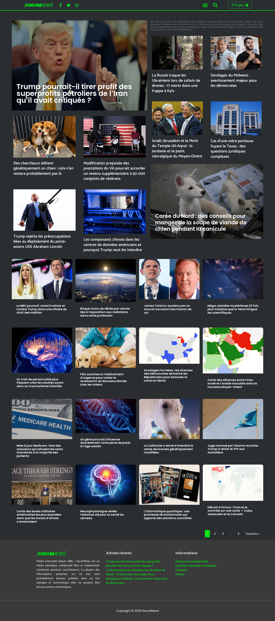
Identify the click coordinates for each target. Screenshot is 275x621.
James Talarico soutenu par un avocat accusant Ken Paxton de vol (167, 309)
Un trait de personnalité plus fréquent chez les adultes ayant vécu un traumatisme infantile (40, 382)
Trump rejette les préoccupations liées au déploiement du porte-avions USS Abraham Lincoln (42, 241)
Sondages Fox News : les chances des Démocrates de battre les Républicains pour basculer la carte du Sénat (168, 375)
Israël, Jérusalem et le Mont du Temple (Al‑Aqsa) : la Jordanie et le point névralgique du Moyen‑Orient (177, 149)
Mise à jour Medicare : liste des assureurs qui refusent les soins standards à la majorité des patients (40, 451)
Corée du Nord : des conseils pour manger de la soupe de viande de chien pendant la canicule (201, 222)
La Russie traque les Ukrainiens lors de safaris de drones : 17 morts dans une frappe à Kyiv (176, 83)
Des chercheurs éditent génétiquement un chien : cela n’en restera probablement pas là (43, 168)
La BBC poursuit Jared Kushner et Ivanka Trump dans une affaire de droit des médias (42, 309)
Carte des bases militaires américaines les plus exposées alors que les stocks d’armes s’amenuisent (39, 516)
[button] (205, 5)
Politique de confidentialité (191, 561)
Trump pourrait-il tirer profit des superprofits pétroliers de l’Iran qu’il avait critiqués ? (74, 93)
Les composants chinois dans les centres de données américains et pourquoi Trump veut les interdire (113, 244)
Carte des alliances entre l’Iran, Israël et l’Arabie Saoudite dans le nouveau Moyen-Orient (232, 383)
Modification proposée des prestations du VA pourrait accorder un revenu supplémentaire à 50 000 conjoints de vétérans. (114, 171)
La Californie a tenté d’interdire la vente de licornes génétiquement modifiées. (168, 449)
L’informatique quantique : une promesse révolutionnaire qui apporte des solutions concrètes (168, 514)
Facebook (181, 570)
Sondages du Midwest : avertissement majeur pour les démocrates (234, 80)
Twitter (179, 574)
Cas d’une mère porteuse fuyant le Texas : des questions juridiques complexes (232, 149)
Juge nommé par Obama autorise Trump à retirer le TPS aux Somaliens (233, 449)
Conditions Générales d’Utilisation (196, 565)
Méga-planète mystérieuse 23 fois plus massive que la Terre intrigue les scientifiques (233, 309)
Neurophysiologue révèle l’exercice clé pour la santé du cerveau (102, 514)
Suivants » (253, 534)
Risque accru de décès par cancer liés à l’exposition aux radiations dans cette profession (105, 312)
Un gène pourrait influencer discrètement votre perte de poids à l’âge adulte (105, 442)
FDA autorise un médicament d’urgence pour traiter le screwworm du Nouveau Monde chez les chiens (103, 379)
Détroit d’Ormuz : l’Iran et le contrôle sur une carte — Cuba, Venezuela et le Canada (230, 510)
